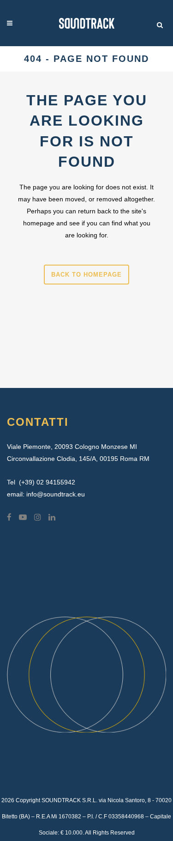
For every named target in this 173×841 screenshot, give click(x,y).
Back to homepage (86, 274)
